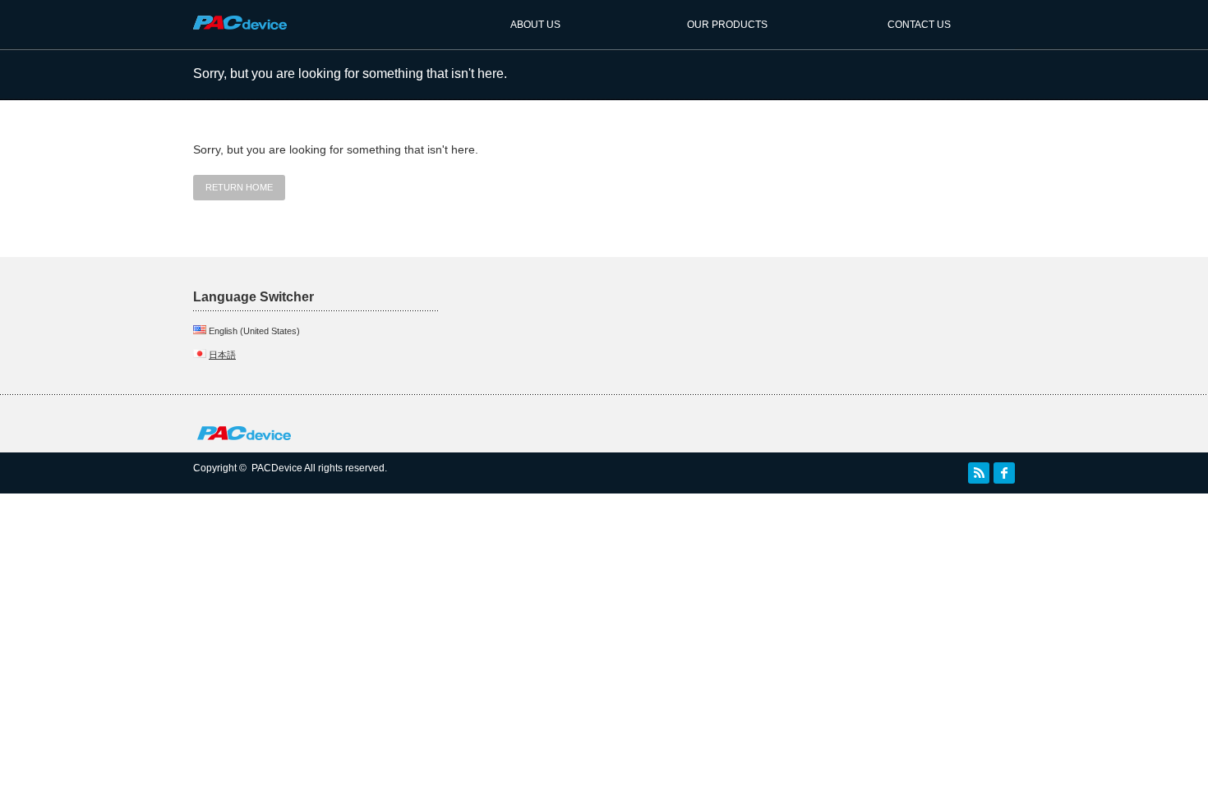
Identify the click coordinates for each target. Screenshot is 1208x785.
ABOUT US (535, 24)
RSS (978, 473)
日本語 (222, 355)
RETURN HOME (239, 187)
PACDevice (276, 468)
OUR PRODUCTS (727, 24)
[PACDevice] (240, 37)
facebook (1004, 473)
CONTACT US (919, 24)
